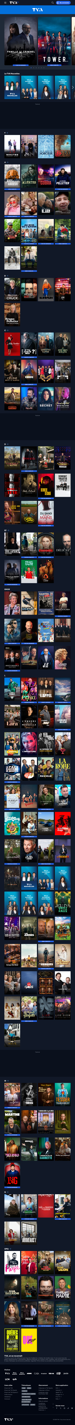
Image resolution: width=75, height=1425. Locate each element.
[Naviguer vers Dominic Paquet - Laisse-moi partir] (12, 513)
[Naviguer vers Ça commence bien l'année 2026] (46, 345)
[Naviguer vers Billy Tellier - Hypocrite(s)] (29, 289)
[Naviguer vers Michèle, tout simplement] (63, 1149)
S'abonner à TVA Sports (46, 1388)
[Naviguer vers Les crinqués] (46, 956)
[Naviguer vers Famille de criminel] (20, 41)
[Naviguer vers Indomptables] (29, 658)
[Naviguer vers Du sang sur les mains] (46, 513)
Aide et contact (43, 1401)
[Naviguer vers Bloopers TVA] (46, 289)
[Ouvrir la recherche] (52, 2)
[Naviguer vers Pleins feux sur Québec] (12, 1314)
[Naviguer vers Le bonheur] (29, 824)
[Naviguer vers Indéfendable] (63, 631)
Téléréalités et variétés (28, 1393)
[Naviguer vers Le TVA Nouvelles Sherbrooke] (63, 87)
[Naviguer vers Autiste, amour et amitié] (63, 231)
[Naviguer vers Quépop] (29, 1340)
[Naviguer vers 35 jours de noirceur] (46, 146)
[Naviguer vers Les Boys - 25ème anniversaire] (12, 956)
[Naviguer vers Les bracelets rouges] (46, 929)
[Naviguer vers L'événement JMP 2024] (46, 717)
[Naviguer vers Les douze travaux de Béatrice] (63, 956)
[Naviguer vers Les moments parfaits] (29, 1009)
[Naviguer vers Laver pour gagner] (63, 797)
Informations (26, 1396)
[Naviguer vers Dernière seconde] (46, 486)
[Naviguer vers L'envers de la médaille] (29, 717)
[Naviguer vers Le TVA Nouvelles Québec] (29, 87)
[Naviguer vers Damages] (29, 459)
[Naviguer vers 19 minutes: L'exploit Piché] (12, 146)
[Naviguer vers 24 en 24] (29, 146)
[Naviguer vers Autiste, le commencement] (12, 259)
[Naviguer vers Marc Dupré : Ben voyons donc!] (46, 1095)
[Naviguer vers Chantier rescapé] (63, 372)
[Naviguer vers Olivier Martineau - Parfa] (12, 1262)
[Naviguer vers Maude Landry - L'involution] (63, 1123)
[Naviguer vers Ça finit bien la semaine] (63, 345)
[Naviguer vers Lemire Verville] (63, 983)
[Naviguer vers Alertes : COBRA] (46, 177)
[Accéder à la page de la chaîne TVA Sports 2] (22, 1373)
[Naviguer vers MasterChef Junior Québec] (46, 1123)
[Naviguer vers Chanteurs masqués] (46, 372)
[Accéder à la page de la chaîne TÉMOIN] (51, 1373)
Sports (33, 1404)
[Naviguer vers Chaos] (29, 372)
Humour (24, 1391)
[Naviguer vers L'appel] (46, 690)
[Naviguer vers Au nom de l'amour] (29, 231)
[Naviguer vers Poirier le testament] (29, 1314)
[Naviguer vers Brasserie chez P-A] (63, 289)
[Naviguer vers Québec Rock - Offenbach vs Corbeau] (12, 1340)
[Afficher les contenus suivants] (73, 41)
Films (23, 1388)
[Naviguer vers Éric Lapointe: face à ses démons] (12, 545)
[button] (5, 3)
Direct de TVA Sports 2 (11, 1392)
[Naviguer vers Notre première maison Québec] (12, 1233)
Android (58, 1390)
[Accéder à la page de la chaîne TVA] (7, 1373)
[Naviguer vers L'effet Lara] (12, 717)
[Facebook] (57, 1408)
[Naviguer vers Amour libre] (12, 204)
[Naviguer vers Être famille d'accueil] (29, 545)
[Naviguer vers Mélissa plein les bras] (12, 1149)
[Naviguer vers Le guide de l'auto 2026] (46, 824)
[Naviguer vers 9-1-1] (63, 146)
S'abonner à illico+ (44, 1390)
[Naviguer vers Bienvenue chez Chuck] (12, 289)
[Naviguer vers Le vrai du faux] (63, 903)
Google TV (59, 1394)
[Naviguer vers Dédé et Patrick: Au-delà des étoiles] (29, 486)
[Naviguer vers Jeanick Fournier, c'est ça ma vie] (63, 658)
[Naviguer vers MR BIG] (12, 1175)
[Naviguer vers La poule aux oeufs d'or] (29, 770)
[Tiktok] (68, 1408)
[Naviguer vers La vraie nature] (46, 797)
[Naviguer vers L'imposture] (29, 744)
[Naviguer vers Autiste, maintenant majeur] (29, 259)
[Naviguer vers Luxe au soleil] (12, 1035)
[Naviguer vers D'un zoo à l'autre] (12, 459)
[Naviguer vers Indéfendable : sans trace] (12, 658)
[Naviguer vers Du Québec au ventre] (29, 513)
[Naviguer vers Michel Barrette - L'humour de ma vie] (46, 1149)
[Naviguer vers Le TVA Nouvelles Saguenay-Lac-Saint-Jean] (46, 903)
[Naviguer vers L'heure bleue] (63, 717)
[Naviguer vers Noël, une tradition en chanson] (46, 1207)
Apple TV (58, 1392)
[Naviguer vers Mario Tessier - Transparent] (63, 1095)
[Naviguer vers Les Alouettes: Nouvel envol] (12, 929)
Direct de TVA (8, 1388)
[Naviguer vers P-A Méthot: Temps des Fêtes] (29, 1262)
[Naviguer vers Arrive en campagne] (12, 231)
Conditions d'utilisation (42, 1404)
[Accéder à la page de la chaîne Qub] (15, 1379)
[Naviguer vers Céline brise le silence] (12, 372)
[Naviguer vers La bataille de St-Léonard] (46, 744)
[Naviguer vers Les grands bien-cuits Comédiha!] (46, 983)
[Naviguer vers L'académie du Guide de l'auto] (12, 690)
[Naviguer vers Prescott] (46, 1314)
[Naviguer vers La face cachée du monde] (12, 770)
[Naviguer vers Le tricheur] (63, 852)
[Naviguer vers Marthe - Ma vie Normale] (12, 1123)
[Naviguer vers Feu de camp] (46, 572)
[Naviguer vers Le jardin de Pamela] (12, 852)
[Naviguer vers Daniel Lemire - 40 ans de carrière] (63, 459)
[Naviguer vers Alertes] (29, 177)
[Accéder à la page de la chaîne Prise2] (58, 1373)
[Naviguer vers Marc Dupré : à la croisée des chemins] (29, 1095)
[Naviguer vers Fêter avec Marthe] (29, 572)
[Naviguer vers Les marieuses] (12, 1009)
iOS (57, 1388)
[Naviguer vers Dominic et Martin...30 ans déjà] (63, 486)
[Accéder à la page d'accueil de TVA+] (8, 1419)
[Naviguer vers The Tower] (54, 41)
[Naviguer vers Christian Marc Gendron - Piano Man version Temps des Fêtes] (29, 398)
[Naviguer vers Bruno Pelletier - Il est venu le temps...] (12, 314)
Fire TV (58, 1396)
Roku (57, 1399)
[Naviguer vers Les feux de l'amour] (12, 983)
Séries (29, 1388)
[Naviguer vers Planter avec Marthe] (63, 1287)
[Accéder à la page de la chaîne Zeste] (66, 1373)
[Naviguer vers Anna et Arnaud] (29, 204)
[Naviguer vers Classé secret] (46, 398)
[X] (61, 1408)
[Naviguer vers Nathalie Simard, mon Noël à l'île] (12, 1207)
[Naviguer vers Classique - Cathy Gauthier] (12, 345)
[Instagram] (64, 1408)
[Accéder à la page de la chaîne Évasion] (44, 1373)
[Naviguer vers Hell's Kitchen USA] (63, 604)
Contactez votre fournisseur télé (43, 1393)
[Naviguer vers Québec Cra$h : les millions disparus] (63, 1314)
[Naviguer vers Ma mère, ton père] (12, 1095)
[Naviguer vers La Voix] (29, 797)
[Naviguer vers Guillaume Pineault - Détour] (29, 604)
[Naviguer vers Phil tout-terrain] (29, 1287)
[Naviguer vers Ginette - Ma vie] (12, 604)
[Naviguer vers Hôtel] (12, 631)
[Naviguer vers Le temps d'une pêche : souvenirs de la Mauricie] (46, 852)
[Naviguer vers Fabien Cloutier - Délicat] (63, 545)
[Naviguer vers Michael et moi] (29, 1149)
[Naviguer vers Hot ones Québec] (29, 631)
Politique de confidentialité (43, 1407)
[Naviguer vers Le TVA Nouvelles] (12, 87)
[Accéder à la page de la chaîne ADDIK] (29, 1373)
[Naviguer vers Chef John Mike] (12, 398)
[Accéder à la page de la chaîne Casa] (37, 1373)
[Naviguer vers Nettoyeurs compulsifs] (29, 1207)
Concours (7, 1399)
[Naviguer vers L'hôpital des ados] (12, 744)
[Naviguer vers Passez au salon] (63, 1262)
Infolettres (7, 1396)
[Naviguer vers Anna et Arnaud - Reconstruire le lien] (46, 204)
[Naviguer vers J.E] (46, 658)
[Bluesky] (72, 1408)
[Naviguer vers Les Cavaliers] (29, 956)
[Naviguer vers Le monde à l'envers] (29, 852)
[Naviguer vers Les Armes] (29, 929)
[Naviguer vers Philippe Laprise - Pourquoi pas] (46, 1287)
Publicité (41, 1410)
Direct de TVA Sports (10, 1390)
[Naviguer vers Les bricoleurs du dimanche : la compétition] (63, 929)
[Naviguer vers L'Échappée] (63, 690)
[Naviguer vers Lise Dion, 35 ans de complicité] (63, 1009)
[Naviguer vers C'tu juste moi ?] (29, 345)
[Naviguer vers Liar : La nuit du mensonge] (46, 1009)
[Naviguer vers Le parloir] (12, 878)
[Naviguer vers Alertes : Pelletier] (63, 177)
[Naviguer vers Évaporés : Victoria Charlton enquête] (46, 545)
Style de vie (25, 1404)
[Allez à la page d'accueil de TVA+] (14, 2)
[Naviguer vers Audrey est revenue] (46, 231)
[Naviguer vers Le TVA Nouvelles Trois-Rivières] (46, 87)
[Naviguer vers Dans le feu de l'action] (46, 459)
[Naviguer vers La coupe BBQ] (63, 744)
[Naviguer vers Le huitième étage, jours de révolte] (63, 824)
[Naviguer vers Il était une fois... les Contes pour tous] (46, 631)
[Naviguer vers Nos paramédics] (63, 1207)
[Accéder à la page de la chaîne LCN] (7, 1379)
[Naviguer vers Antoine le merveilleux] (63, 204)
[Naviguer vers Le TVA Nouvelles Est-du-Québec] (29, 903)
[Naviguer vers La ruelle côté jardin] (12, 797)
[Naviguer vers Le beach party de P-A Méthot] (12, 824)
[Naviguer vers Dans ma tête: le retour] (12, 486)
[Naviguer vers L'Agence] (29, 690)
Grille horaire (8, 1394)
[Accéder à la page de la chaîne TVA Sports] (15, 1373)
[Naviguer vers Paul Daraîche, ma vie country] (12, 1287)
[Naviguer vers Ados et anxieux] (12, 177)
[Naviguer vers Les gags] (29, 983)
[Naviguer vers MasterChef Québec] (29, 1123)
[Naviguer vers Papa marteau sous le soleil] (46, 1262)
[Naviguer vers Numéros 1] (29, 1233)
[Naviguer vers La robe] (63, 770)
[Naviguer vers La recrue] (46, 770)
